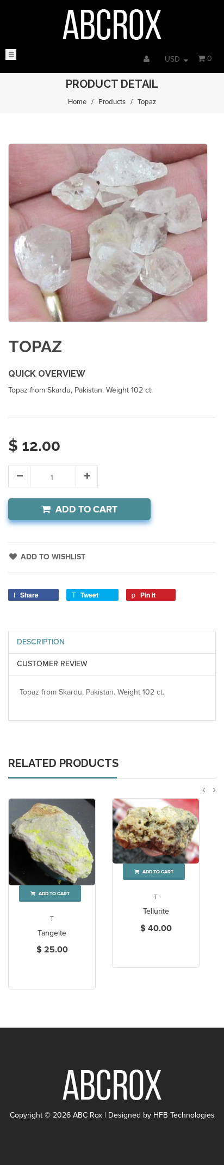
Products (112, 102)
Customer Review (52, 663)
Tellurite (156, 911)
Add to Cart (86, 509)
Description (41, 642)
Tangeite (52, 933)
